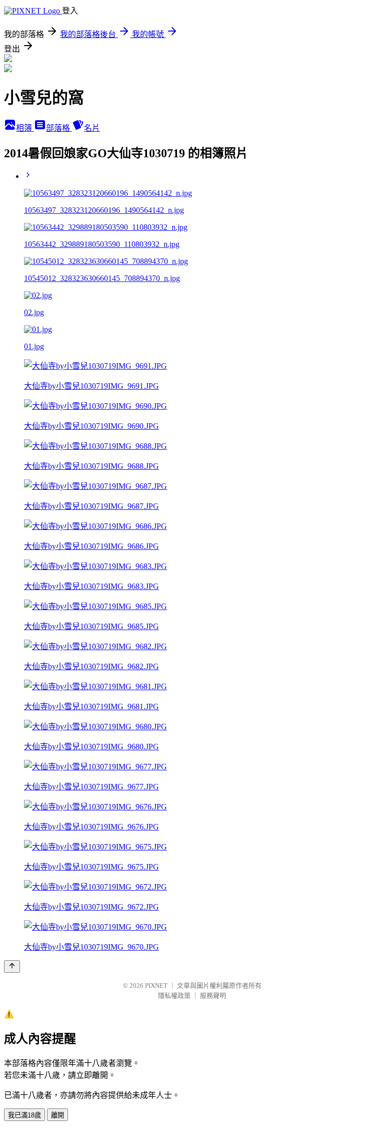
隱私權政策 (174, 995)
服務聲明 (213, 995)
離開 (57, 1115)
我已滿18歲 (24, 1115)
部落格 (59, 128)
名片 (92, 128)
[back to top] (12, 966)
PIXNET (156, 985)
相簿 (25, 128)
